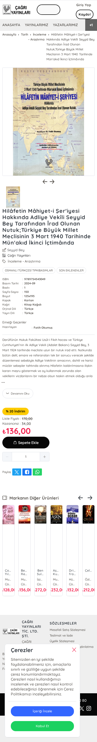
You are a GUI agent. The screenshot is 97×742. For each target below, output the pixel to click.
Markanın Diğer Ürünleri (33, 498)
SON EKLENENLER (71, 270)
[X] (81, 708)
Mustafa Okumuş (8, 579)
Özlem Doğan (88, 579)
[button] (7, 456)
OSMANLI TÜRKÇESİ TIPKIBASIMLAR (29, 270)
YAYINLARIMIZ (36, 25)
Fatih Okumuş (43, 327)
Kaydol (85, 14)
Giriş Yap (83, 5)
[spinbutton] (25, 456)
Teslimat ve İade (61, 635)
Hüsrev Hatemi (72, 579)
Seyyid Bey (15, 250)
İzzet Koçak (40, 579)
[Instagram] (88, 708)
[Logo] (16, 10)
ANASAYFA (11, 25)
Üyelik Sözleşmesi (62, 641)
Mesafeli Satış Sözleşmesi (67, 630)
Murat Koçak (24, 579)
